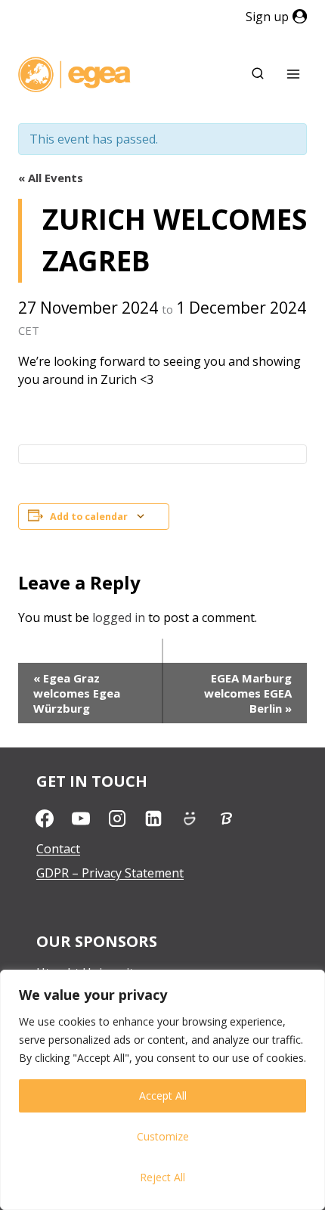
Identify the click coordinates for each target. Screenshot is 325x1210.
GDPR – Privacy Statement (110, 873)
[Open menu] (293, 74)
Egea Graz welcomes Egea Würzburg (76, 693)
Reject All (162, 1177)
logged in (118, 617)
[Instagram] (117, 818)
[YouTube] (81, 818)
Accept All (163, 1095)
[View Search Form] (257, 74)
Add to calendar (89, 516)
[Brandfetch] (226, 818)
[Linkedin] (153, 818)
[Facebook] (44, 818)
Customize (163, 1136)
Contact (58, 848)
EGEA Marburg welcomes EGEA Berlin (248, 693)
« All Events (50, 177)
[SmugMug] (190, 818)
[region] (162, 1090)
